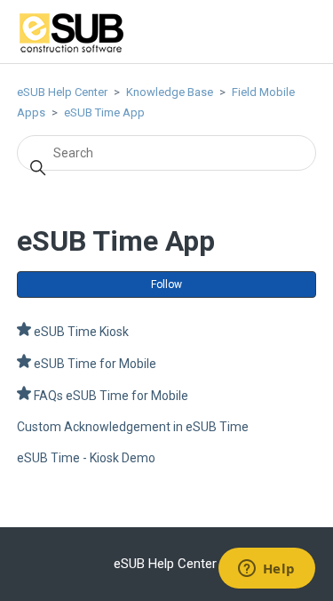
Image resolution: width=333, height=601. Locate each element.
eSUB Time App (104, 112)
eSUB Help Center (62, 92)
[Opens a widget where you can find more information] (266, 570)
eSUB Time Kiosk (81, 332)
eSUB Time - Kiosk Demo (86, 458)
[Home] (71, 51)
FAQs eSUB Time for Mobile (111, 396)
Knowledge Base (169, 92)
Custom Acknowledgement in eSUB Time (133, 427)
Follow (166, 284)
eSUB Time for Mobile (95, 364)
